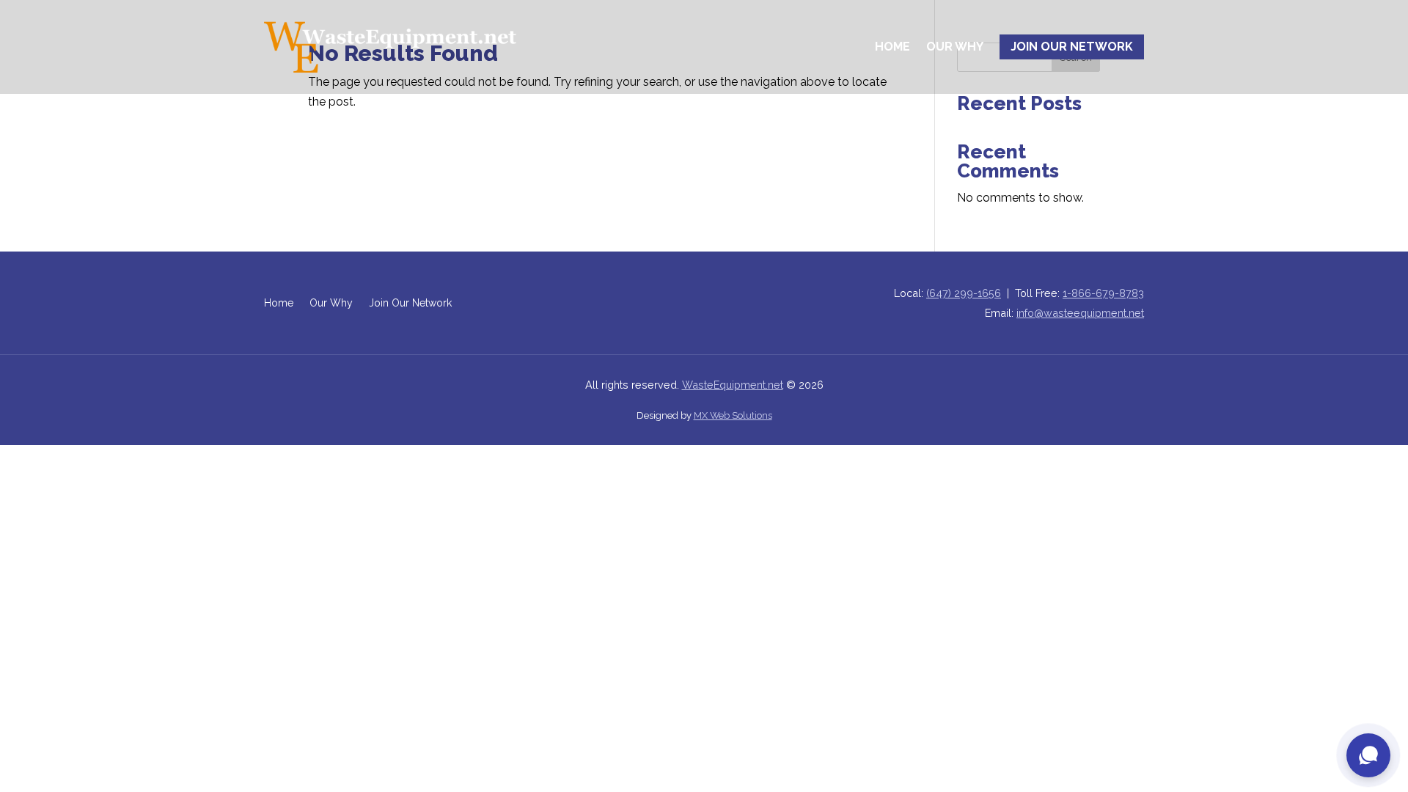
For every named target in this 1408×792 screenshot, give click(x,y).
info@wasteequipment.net (1080, 313)
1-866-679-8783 (1103, 293)
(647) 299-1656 (963, 293)
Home (892, 47)
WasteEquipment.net (732, 384)
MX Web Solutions (733, 415)
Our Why (954, 47)
